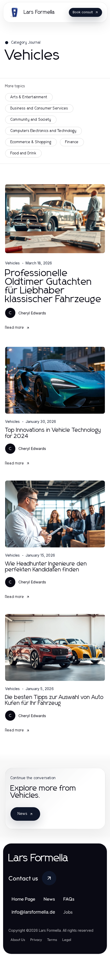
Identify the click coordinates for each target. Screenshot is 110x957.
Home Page (23, 899)
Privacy (36, 939)
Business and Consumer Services (39, 108)
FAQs (68, 899)
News (22, 814)
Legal (66, 939)
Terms (52, 939)
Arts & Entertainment (28, 97)
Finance (72, 142)
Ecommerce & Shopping (30, 142)
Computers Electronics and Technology (43, 131)
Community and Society (30, 119)
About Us (17, 939)
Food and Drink (23, 153)
